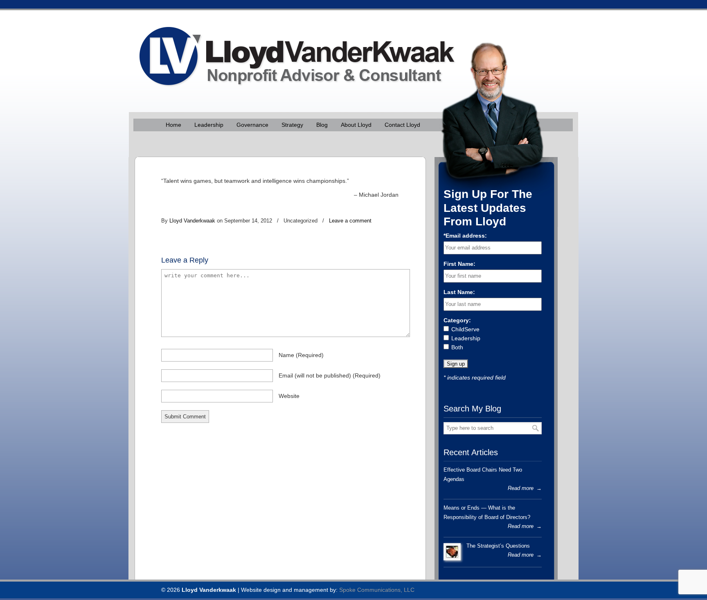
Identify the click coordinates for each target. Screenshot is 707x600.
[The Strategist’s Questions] (452, 552)
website (289, 396)
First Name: (459, 264)
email (330, 375)
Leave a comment (350, 221)
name (301, 355)
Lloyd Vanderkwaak (192, 221)
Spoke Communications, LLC (376, 590)
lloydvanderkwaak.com (293, 51)
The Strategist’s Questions (498, 546)
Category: (457, 320)
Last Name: (459, 292)
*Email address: (465, 235)
